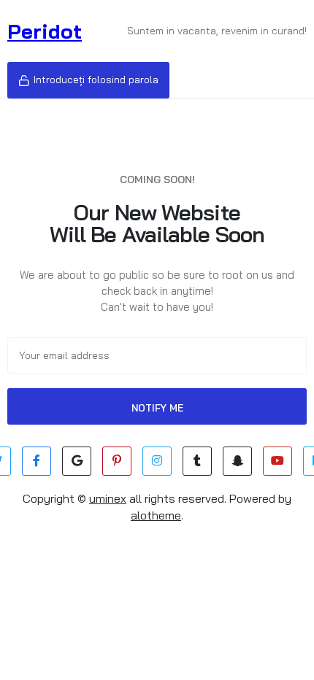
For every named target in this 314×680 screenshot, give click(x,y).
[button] (88, 80)
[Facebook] (36, 461)
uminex (107, 498)
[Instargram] (157, 461)
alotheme (156, 515)
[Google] (76, 461)
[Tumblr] (197, 461)
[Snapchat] (237, 461)
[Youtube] (277, 461)
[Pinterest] (116, 461)
